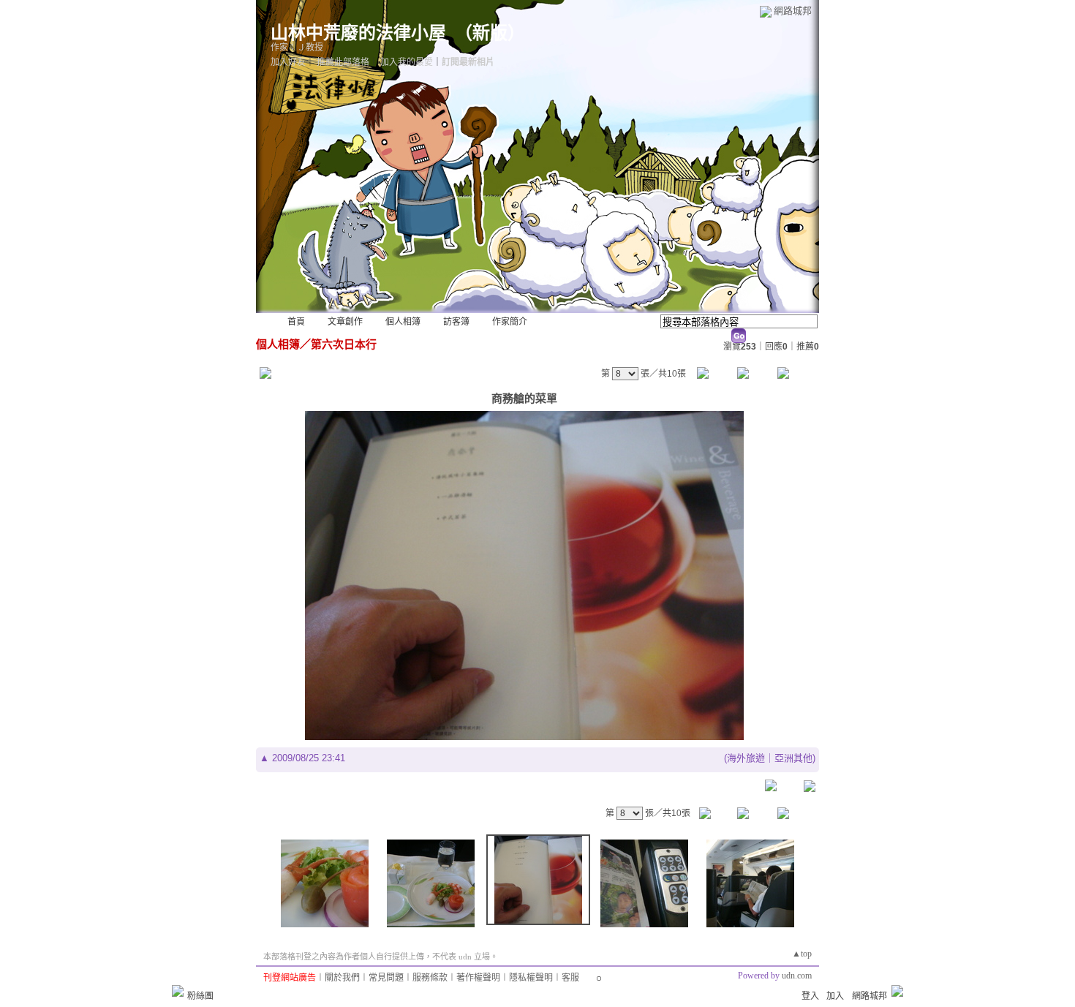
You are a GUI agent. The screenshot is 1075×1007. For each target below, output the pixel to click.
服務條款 (430, 978)
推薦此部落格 (343, 62)
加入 (835, 996)
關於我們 (342, 978)
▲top (802, 953)
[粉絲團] (178, 991)
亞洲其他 (793, 758)
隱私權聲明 (531, 978)
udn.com (797, 975)
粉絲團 (200, 996)
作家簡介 (509, 322)
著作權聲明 (478, 978)
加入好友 (288, 62)
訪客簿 (456, 322)
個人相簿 (402, 322)
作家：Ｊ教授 (297, 47)
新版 (490, 32)
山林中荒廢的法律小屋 (358, 32)
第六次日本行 (344, 344)
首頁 (296, 322)
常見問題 (386, 978)
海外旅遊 (746, 758)
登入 (810, 996)
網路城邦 (793, 10)
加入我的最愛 (406, 62)
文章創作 (345, 322)
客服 (570, 978)
